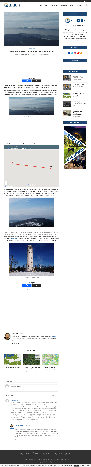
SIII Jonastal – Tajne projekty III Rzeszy (78, 85)
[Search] (86, 5)
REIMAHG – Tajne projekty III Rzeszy (78, 76)
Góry (15, 290)
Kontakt (24, 1)
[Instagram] (82, 1)
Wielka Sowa (37, 290)
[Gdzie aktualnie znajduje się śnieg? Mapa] (12, 359)
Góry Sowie (22, 290)
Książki (72, 5)
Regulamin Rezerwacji (57, 459)
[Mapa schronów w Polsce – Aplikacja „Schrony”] (50, 359)
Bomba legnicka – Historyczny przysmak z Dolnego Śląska (79, 112)
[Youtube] (84, 1)
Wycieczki (79, 5)
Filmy (46, 5)
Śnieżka (29, 290)
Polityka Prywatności (43, 459)
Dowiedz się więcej (84, 465)
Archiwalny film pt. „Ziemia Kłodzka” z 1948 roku (79, 103)
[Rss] (86, 1)
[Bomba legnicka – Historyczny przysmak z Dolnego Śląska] (67, 113)
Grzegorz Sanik (25, 54)
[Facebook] (26, 80)
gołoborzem (14, 238)
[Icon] (67, 78)
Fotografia (8, 290)
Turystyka (54, 5)
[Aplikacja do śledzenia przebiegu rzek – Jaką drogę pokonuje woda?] (31, 359)
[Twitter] (80, 1)
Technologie (63, 5)
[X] (36, 80)
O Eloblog (6, 1)
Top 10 (18, 1)
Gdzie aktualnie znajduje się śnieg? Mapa (80, 94)
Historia (40, 5)
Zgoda (76, 465)
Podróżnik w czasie (26, 341)
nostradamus (23, 427)
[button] (6, 362)
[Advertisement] (31, 67)
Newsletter (13, 1)
